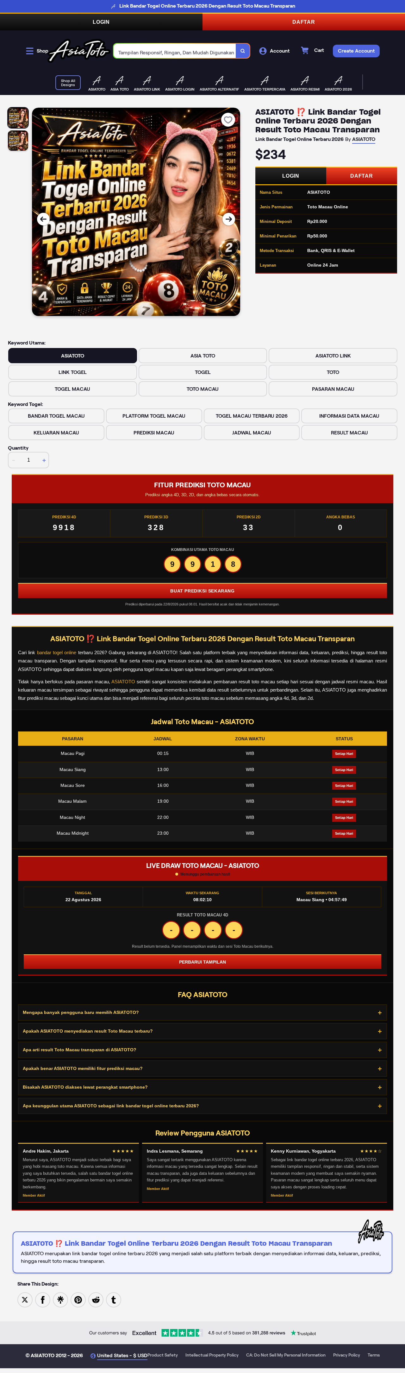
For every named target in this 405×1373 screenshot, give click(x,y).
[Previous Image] (43, 219)
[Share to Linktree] (60, 1299)
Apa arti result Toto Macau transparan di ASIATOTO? (79, 1049)
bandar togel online (57, 652)
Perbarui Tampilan (202, 962)
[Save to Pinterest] (78, 1299)
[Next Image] (228, 219)
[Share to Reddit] (95, 1299)
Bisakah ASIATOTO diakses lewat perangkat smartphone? (85, 1087)
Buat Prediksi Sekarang (202, 590)
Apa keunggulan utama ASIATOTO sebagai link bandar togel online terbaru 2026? (111, 1105)
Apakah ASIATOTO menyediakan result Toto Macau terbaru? (88, 1031)
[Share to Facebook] (42, 1299)
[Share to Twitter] (25, 1299)
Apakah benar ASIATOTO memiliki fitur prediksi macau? (83, 1068)
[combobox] (175, 51)
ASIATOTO (123, 681)
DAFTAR (303, 22)
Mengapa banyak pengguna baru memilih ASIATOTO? (81, 1012)
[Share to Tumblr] (113, 1299)
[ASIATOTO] (79, 51)
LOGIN (101, 22)
